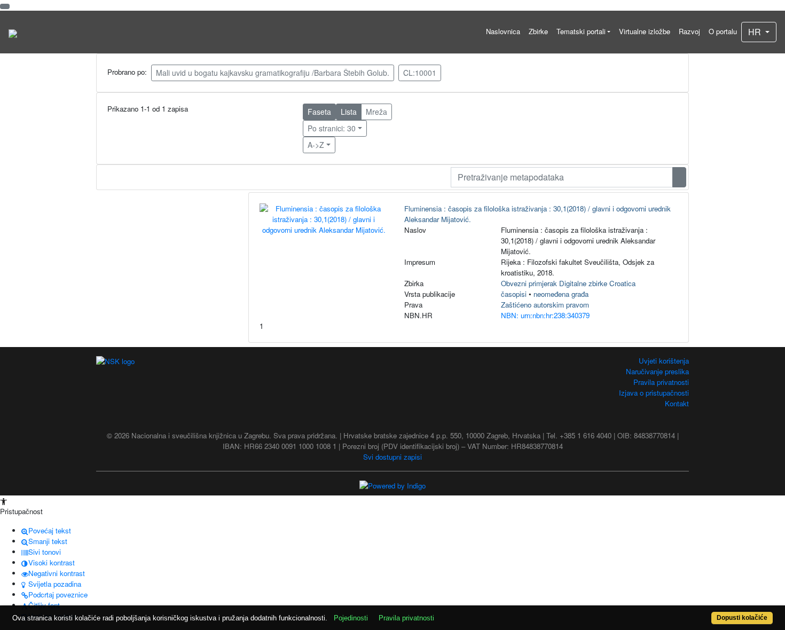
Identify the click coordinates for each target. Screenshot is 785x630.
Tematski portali (581, 31)
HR (755, 32)
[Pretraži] (679, 177)
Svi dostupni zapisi (392, 457)
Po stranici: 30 (332, 128)
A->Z (316, 144)
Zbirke (538, 31)
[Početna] (13, 32)
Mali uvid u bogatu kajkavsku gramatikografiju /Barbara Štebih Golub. (272, 72)
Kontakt (677, 403)
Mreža (376, 111)
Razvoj (689, 31)
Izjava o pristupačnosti (654, 393)
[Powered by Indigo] (392, 485)
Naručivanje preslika (657, 371)
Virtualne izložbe (644, 31)
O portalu (723, 31)
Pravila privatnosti (661, 382)
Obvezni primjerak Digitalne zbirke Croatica (568, 283)
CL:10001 (419, 72)
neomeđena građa (560, 294)
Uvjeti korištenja (664, 361)
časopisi (514, 294)
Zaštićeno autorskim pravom (545, 305)
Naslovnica (503, 31)
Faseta (319, 111)
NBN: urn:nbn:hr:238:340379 (545, 315)
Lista (349, 111)
